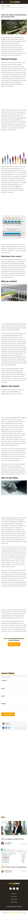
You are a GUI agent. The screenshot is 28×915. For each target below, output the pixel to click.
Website (3, 703)
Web (8, 6)
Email (3, 696)
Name (3, 688)
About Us (14, 893)
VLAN (8, 128)
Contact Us (14, 896)
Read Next (13, 644)
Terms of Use (14, 899)
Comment (4, 680)
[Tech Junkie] (14, 2)
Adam (7, 723)
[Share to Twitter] (6, 728)
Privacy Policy (14, 902)
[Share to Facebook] (3, 728)
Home (3, 6)
